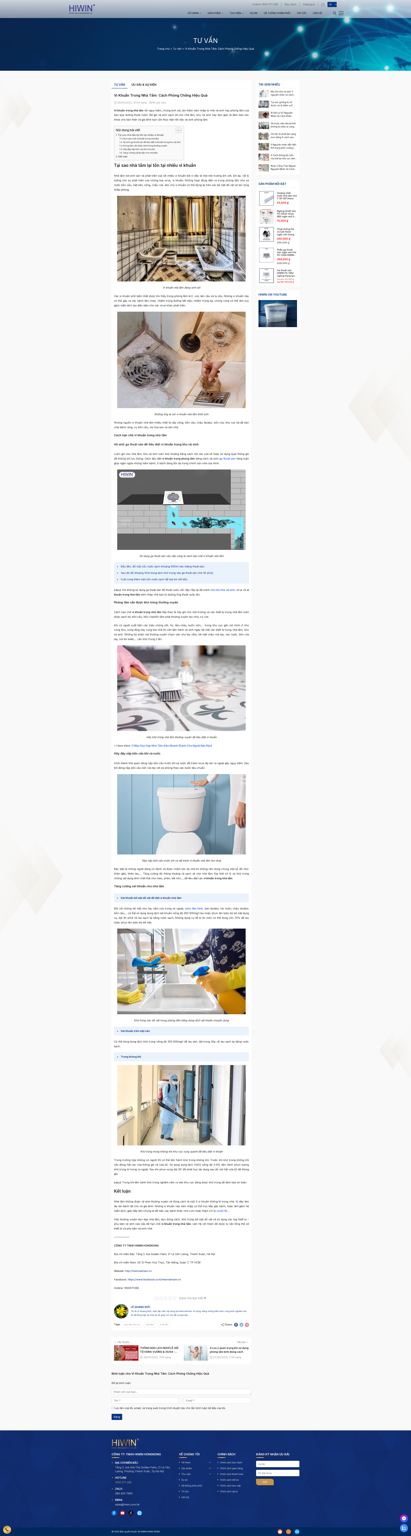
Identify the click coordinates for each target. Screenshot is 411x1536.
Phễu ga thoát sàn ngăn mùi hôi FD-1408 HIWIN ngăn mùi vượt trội (287, 253)
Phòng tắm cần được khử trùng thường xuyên (145, 145)
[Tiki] (297, 1531)
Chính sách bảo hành (231, 1462)
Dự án (253, 13)
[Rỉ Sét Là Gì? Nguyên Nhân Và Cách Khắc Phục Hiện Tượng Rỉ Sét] (263, 114)
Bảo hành (290, 4)
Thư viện (235, 13)
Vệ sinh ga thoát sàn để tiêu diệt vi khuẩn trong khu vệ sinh (152, 142)
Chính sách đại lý (229, 1491)
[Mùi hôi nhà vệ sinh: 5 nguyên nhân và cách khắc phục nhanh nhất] (263, 93)
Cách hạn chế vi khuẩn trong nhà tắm (140, 138)
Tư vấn (177, 48)
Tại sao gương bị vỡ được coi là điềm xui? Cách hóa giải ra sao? (282, 105)
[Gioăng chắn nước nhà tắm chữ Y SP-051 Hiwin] (266, 198)
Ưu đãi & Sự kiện (143, 84)
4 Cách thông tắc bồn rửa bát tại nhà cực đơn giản (283, 158)
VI (330, 4)
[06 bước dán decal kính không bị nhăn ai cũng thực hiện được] (263, 125)
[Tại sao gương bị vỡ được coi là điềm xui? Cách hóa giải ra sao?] (263, 104)
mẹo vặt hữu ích (132, 1324)
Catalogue (309, 4)
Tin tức (301, 13)
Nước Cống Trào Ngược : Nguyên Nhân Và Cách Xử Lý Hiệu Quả (284, 169)
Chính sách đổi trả (229, 1479)
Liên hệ (317, 13)
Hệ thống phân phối (277, 13)
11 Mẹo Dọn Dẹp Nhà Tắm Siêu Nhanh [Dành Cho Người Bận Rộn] (171, 745)
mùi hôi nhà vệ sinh (223, 590)
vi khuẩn (164, 1324)
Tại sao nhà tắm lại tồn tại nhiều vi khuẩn (141, 135)
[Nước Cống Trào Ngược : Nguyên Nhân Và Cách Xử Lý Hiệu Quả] (263, 168)
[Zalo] (139, 1513)
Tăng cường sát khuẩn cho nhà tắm (140, 152)
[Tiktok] (131, 1513)
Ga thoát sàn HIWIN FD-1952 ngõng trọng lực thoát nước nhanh (287, 274)
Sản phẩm (214, 13)
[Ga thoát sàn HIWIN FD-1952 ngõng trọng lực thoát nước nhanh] (266, 275)
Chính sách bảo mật (230, 1485)
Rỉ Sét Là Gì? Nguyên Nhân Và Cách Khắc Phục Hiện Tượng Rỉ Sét (283, 116)
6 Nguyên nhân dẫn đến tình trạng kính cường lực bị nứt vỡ (284, 147)
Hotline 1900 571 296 (265, 4)
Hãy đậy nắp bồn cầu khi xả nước (139, 149)
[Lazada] (288, 1531)
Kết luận (122, 156)
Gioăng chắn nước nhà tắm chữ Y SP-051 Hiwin (287, 196)
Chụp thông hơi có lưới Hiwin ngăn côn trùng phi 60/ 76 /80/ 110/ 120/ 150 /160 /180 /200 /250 (286, 236)
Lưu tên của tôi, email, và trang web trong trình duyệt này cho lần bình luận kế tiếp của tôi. (170, 1408)
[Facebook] (114, 1513)
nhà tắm (150, 1324)
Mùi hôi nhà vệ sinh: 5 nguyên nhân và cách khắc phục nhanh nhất (282, 94)
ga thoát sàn (227, 458)
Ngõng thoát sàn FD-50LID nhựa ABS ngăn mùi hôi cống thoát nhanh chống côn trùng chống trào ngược (287, 218)
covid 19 (221, 1210)
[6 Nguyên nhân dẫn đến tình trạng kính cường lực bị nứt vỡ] (263, 146)
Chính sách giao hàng (231, 1468)
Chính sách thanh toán (231, 1474)
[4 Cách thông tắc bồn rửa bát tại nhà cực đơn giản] (263, 157)
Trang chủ (163, 48)
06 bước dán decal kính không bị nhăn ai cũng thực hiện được (283, 126)
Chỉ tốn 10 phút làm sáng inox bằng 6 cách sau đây (283, 137)
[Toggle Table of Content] (177, 130)
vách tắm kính (194, 908)
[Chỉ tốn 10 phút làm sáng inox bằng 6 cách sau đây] (263, 136)
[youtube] (122, 1513)
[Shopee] (280, 1531)
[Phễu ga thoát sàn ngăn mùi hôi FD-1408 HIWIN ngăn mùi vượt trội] (266, 255)
